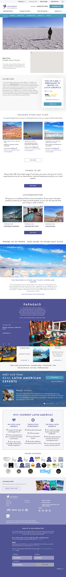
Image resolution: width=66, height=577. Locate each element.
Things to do (20, 15)
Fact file (48, 15)
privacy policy (39, 539)
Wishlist (21, 1)
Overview (5, 15)
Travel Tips (33, 368)
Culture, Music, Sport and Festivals (20, 365)
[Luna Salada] (53, 214)
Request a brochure (11, 488)
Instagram (49, 510)
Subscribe (45, 564)
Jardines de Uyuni (32, 226)
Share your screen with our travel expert (50, 505)
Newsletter (33, 1)
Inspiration (55, 1)
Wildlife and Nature (43, 368)
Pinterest (43, 510)
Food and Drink (47, 365)
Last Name (37, 554)
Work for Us (8, 503)
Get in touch (55, 377)
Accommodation (31, 15)
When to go (41, 15)
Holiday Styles (25, 11)
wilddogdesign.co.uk (60, 568)
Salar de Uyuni (15, 84)
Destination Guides (36, 365)
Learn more (6, 333)
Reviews (7, 505)
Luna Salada (50, 226)
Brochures (43, 1)
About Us (58, 11)
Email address (16, 561)
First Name (15, 554)
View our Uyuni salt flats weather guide (33, 294)
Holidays (12, 15)
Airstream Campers (11, 226)
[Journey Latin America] (10, 6)
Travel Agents (46, 500)
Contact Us (56, 6)
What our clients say (52, 99)
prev (53, 46)
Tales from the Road (23, 368)
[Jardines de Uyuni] (33, 214)
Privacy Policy (9, 502)
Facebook (39, 510)
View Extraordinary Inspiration (32, 318)
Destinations (7, 11)
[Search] (62, 1)
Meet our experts (57, 381)
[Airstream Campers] (12, 214)
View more (33, 160)
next (59, 46)
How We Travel (42, 11)
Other (54, 365)
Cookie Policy (27, 502)
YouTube (46, 510)
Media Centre (46, 502)
